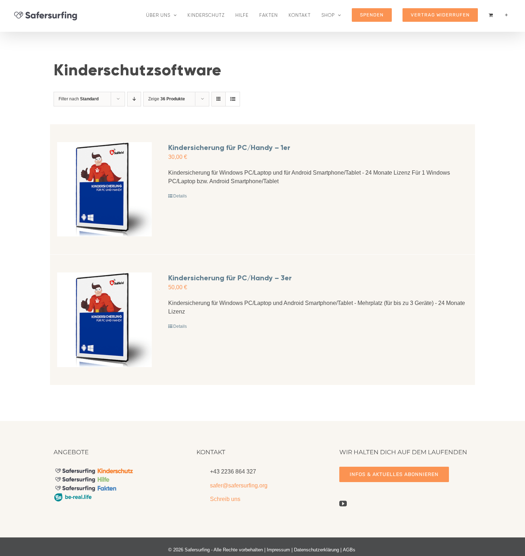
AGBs (349, 549)
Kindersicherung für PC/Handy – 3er (230, 278)
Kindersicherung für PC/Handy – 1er (229, 147)
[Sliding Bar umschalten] (506, 15)
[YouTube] (343, 503)
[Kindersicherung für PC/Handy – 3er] (104, 319)
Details (180, 196)
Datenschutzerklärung (316, 549)
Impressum (278, 549)
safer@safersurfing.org (239, 485)
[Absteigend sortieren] (134, 99)
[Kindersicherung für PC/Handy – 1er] (104, 189)
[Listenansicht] (233, 99)
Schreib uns (225, 499)
